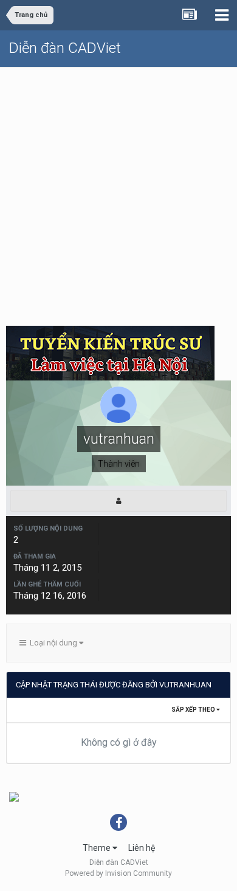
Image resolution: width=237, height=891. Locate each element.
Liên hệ (141, 848)
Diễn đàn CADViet (65, 48)
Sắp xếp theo (193, 709)
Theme (97, 848)
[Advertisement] (118, 192)
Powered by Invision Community (118, 873)
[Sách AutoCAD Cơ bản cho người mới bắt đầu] (14, 796)
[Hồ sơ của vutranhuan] (118, 501)
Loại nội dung (52, 642)
